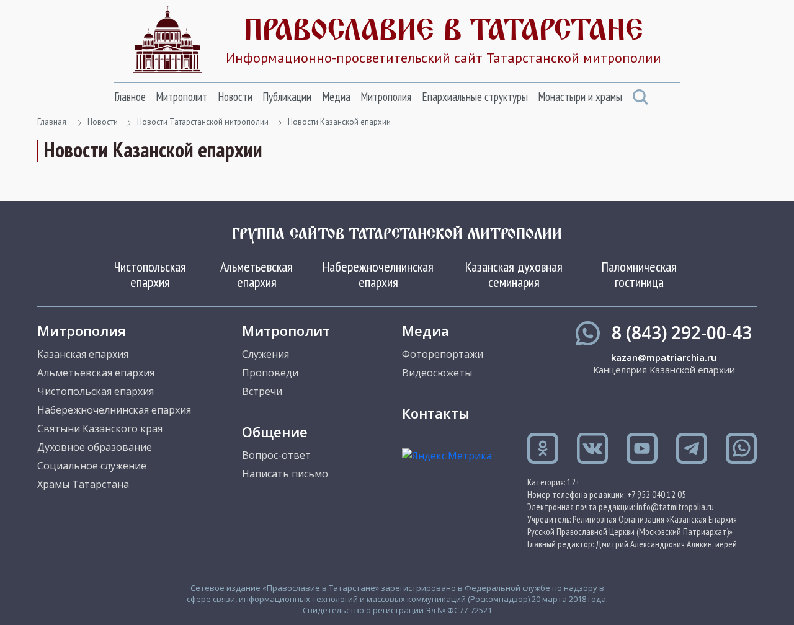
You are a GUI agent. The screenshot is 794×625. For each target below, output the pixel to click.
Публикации (286, 96)
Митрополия (385, 96)
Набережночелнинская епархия (378, 274)
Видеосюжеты (437, 372)
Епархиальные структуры (475, 96)
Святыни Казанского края (100, 428)
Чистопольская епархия (150, 274)
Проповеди (270, 372)
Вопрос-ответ (276, 455)
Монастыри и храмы (580, 96)
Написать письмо (285, 474)
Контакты (436, 413)
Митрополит (181, 96)
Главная (51, 122)
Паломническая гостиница (639, 274)
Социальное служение (91, 465)
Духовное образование (94, 447)
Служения (265, 354)
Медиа (336, 96)
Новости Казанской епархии (339, 122)
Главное (130, 96)
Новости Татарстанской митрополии (203, 122)
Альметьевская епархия (256, 274)
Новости (235, 96)
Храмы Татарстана (83, 484)
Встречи (262, 391)
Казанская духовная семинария (514, 274)
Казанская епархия (82, 354)
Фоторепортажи (442, 354)
